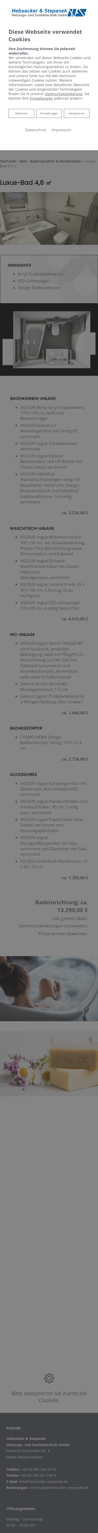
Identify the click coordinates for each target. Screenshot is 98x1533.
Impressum (61, 129)
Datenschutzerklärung (63, 93)
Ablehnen (21, 113)
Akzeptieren (76, 113)
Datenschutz (35, 129)
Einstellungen (49, 113)
